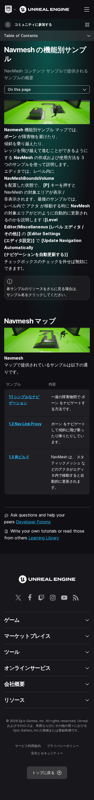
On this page (19, 89)
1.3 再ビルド (19, 457)
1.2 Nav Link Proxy (25, 424)
